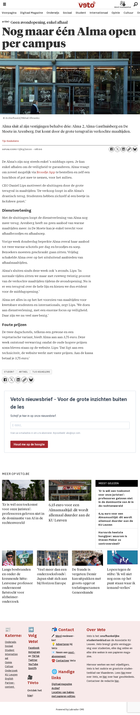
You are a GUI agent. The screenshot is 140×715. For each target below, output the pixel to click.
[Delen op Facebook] (111, 149)
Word (58, 636)
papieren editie (65, 696)
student (9, 371)
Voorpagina (9, 13)
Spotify (32, 668)
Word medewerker (122, 7)
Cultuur (128, 13)
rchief (56, 688)
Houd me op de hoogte (29, 444)
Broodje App (46, 172)
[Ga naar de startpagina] (86, 5)
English (9, 678)
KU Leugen (11, 674)
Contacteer (62, 660)
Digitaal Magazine (31, 13)
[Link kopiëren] (129, 149)
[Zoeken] (135, 4)
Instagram (34, 652)
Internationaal (99, 13)
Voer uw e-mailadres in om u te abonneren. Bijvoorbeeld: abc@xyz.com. (45, 433)
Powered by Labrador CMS (70, 709)
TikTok (35, 656)
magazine (62, 684)
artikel (23, 371)
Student (81, 13)
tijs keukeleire (41, 371)
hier (123, 672)
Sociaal (67, 13)
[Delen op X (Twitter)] (117, 149)
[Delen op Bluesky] (135, 149)
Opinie (116, 13)
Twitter (32, 660)
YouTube (33, 664)
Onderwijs (52, 13)
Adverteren (62, 644)
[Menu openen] (4, 4)
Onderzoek (11, 670)
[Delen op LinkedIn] (123, 149)
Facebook (33, 647)
